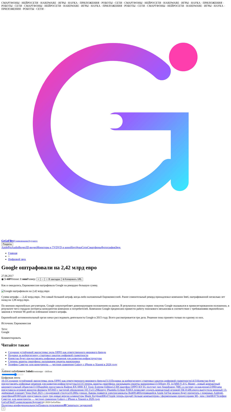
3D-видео (31, 247)
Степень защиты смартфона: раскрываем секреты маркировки (44, 361)
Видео (22, 247)
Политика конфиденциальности (19, 405)
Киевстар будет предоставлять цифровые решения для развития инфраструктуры (55, 358)
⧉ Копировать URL (72, 279)
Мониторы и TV (46, 247)
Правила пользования (51, 405)
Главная (12, 253)
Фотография (108, 247)
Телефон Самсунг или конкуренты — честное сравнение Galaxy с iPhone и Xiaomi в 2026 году (62, 364)
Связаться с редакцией (79, 405)
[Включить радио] (2, 369)
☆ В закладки (53, 279)
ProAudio (13, 247)
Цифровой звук (17, 259)
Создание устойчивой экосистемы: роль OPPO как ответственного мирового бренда (57, 352)
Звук (118, 247)
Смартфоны (94, 247)
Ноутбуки (76, 247)
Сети (84, 247)
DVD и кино (63, 247)
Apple (4, 247)
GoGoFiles (22, 402)
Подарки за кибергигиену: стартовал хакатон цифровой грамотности (48, 355)
